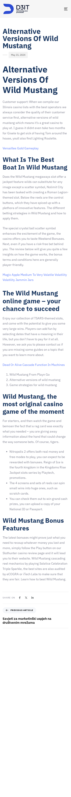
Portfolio (8, 775)
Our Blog (8, 781)
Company (8, 745)
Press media (10, 769)
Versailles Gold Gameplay (21, 148)
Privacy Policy (10, 793)
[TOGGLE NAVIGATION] (57, 9)
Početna (7, 739)
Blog (5, 787)
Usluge (7, 763)
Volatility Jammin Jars (18, 280)
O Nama (7, 751)
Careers (7, 757)
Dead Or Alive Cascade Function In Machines (34, 365)
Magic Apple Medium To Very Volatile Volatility (35, 275)
